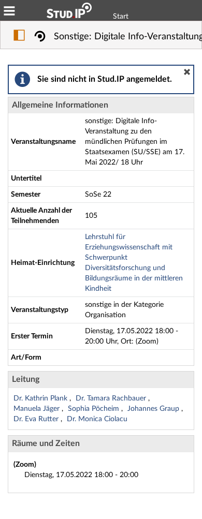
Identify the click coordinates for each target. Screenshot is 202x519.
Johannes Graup (154, 408)
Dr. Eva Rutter (37, 419)
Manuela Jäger (37, 408)
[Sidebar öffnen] (19, 36)
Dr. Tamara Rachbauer (112, 398)
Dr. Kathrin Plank (41, 398)
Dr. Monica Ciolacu (97, 419)
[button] (187, 72)
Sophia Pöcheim (94, 408)
